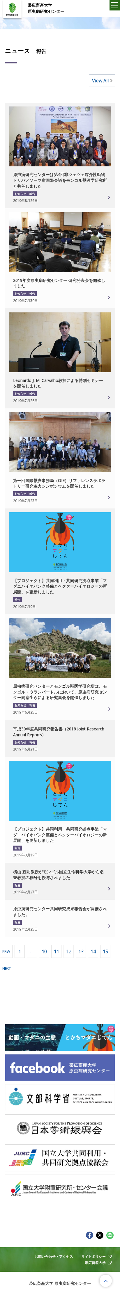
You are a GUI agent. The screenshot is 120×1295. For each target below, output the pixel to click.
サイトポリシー (93, 1256)
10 (44, 951)
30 (58, 731)
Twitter (100, 1235)
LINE (110, 1235)
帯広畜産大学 (95, 1262)
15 (105, 951)
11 (56, 951)
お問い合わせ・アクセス (54, 1256)
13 (81, 951)
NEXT (6, 968)
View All (100, 80)
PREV (6, 951)
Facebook (90, 1235)
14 (93, 951)
